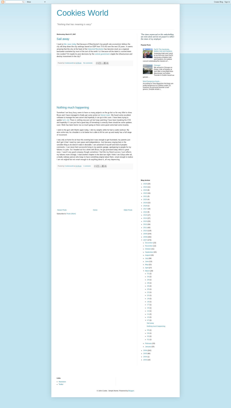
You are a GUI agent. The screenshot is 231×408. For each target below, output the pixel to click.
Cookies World (82, 12)
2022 (145, 193)
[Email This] (97, 63)
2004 (145, 357)
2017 (145, 209)
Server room (105, 115)
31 (148, 274)
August (148, 255)
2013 (145, 221)
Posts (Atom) (71, 214)
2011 (145, 228)
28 (148, 283)
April (147, 268)
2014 (145, 218)
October (148, 249)
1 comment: (87, 166)
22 (148, 292)
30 (148, 277)
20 (148, 295)
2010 (145, 231)
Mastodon (62, 382)
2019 (145, 203)
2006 (145, 350)
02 (148, 336)
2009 (145, 234)
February (148, 343)
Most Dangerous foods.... (152, 81)
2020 (145, 199)
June (147, 261)
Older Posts (128, 210)
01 (148, 339)
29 (148, 280)
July (147, 258)
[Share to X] (102, 63)
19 (148, 299)
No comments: (88, 63)
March (147, 271)
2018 (145, 206)
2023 (145, 190)
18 (148, 302)
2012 (145, 224)
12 (148, 311)
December (149, 243)
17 (148, 305)
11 (148, 314)
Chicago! (157, 65)
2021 (145, 196)
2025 (145, 184)
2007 (145, 240)
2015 (145, 215)
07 (148, 320)
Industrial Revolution (96, 49)
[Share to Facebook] (104, 63)
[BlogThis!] (99, 63)
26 (148, 286)
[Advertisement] (95, 86)
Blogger (131, 391)
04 (148, 333)
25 (148, 289)
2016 (145, 212)
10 (148, 317)
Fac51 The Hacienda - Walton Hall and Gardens (163, 50)
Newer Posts (62, 210)
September (149, 252)
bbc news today (70, 44)
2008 (145, 237)
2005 (145, 353)
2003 (145, 360)
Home (95, 210)
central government (102, 54)
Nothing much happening (73, 107)
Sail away (63, 39)
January (148, 347)
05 (148, 330)
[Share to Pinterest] (107, 63)
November (149, 246)
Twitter (61, 384)
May (147, 265)
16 (148, 308)
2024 (145, 187)
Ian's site (65, 120)
